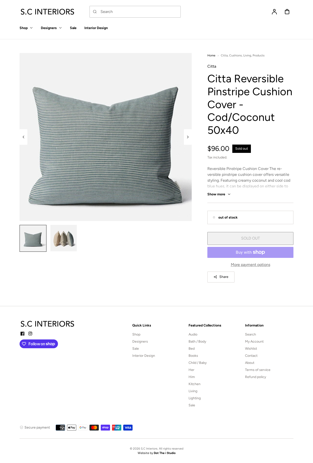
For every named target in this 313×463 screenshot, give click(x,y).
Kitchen (195, 384)
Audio (193, 334)
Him (192, 377)
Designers (140, 341)
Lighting (195, 398)
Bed (192, 349)
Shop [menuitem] (24, 28)
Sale (135, 349)
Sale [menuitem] (73, 28)
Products (259, 55)
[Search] (94, 11)
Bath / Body (197, 341)
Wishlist (251, 349)
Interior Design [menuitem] (96, 28)
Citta (224, 55)
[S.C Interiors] (48, 324)
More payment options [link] (250, 264)
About (249, 363)
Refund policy (255, 377)
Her (191, 370)
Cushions (235, 55)
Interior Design (143, 356)
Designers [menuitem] (49, 28)
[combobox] (135, 12)
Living (247, 55)
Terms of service (257, 370)
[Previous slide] (23, 137)
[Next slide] (188, 137)
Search (250, 334)
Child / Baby (198, 363)
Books (193, 356)
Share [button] (223, 277)
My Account (254, 341)
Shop (136, 334)
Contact (251, 356)
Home (211, 55)
